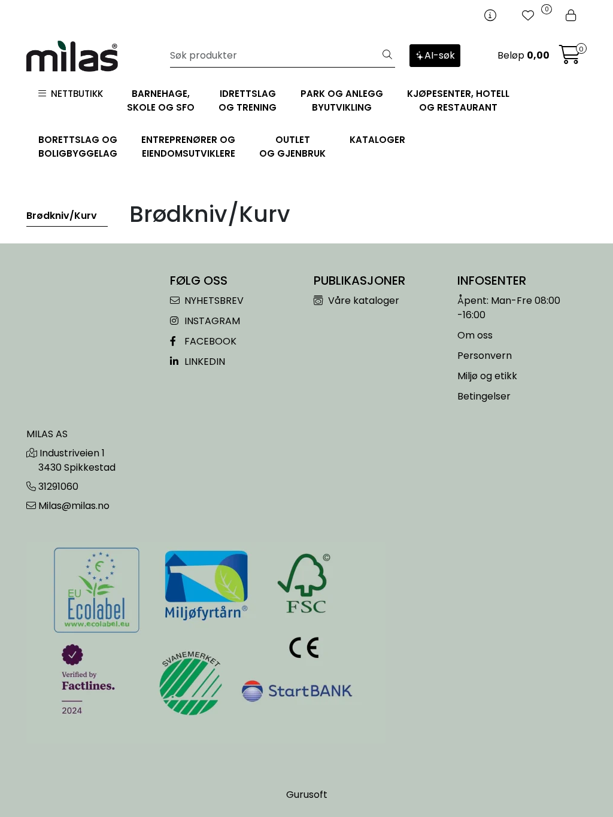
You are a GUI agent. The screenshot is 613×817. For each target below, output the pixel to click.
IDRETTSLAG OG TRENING (248, 100)
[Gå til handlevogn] (570, 58)
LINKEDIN (203, 361)
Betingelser (484, 396)
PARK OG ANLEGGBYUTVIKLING (342, 100)
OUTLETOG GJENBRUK (292, 146)
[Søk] (387, 56)
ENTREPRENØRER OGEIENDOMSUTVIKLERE (188, 146)
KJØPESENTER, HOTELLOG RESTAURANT (458, 100)
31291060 (58, 486)
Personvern (484, 355)
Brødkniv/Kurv (61, 215)
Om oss (475, 335)
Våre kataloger (362, 300)
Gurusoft (306, 794)
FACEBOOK (209, 341)
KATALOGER (377, 139)
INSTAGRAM (211, 321)
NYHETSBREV (213, 300)
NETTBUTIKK (74, 93)
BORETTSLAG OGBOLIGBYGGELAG (77, 146)
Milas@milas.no (74, 506)
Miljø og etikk (487, 376)
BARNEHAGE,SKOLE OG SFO (161, 100)
